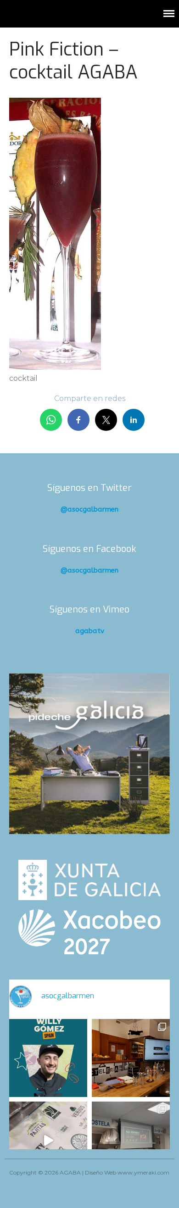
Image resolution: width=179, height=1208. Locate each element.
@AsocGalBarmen (89, 509)
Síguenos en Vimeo (89, 609)
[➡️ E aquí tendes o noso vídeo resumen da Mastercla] (48, 1141)
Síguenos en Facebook (89, 549)
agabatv (89, 631)
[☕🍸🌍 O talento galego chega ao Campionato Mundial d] (48, 1058)
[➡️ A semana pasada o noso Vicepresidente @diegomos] (131, 1058)
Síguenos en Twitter (89, 488)
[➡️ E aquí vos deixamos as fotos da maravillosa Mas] (131, 1141)
